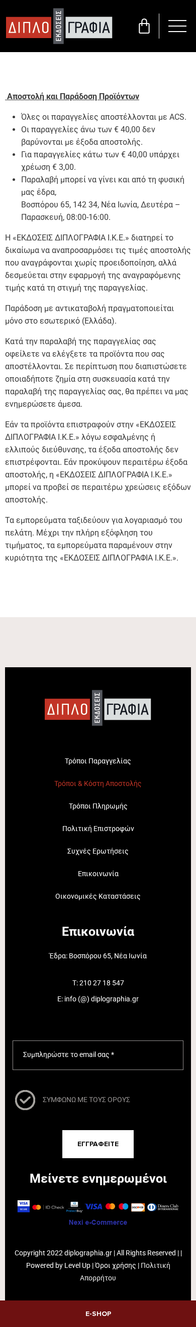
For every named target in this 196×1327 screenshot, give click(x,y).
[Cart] (144, 27)
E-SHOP (98, 1313)
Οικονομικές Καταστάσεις (98, 896)
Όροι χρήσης (115, 1265)
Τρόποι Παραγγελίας (98, 761)
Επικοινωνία (98, 874)
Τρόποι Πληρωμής (98, 806)
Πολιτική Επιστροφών (98, 829)
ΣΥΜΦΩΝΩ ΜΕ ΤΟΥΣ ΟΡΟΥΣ (86, 1100)
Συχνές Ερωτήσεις (98, 851)
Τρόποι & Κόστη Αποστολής (98, 783)
